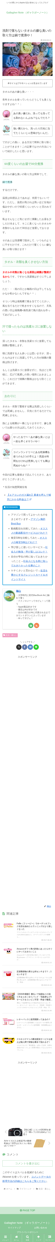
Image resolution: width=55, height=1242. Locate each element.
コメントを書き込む (27, 1163)
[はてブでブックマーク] (30, 647)
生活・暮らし (11, 635)
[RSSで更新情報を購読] (36, 625)
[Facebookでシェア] (24, 647)
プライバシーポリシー (27, 1232)
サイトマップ (14, 1227)
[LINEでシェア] (36, 647)
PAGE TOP (28, 1210)
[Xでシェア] (19, 647)
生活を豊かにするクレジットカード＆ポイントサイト (29, 575)
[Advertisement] (27, 780)
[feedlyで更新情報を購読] (30, 625)
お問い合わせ (40, 1227)
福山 (18, 591)
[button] (49, 711)
